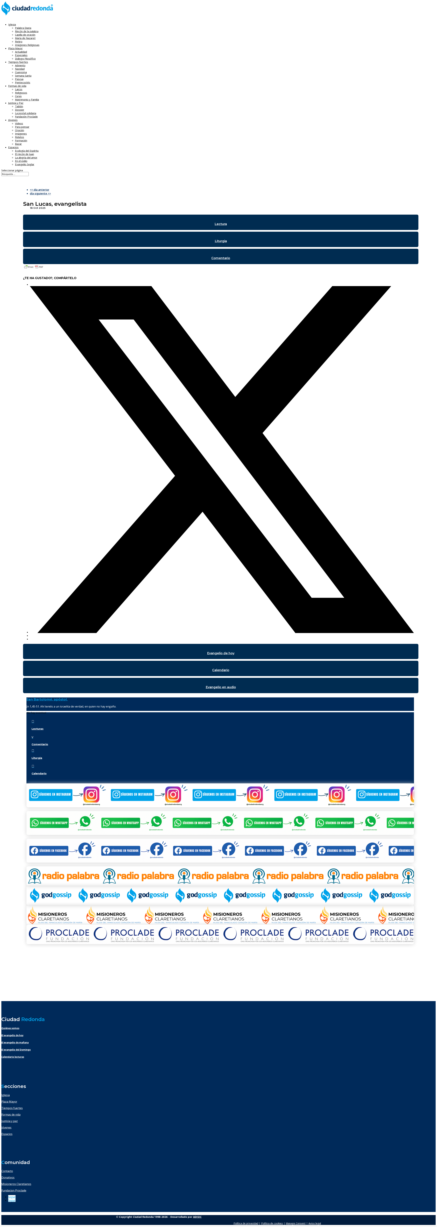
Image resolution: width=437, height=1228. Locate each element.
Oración (19, 130)
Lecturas (38, 728)
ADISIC (197, 1216)
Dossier (19, 109)
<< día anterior (39, 190)
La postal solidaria (25, 113)
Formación (21, 140)
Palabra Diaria (23, 28)
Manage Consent (296, 1223)
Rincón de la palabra (26, 31)
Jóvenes (6, 1127)
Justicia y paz (9, 1121)
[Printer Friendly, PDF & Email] (33, 268)
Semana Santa (23, 75)
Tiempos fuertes (12, 1108)
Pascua (19, 79)
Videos (19, 123)
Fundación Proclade (26, 116)
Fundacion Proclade (13, 1190)
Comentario (220, 258)
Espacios (13, 147)
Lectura (221, 224)
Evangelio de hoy (220, 653)
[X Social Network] (222, 632)
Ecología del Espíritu (27, 150)
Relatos (19, 137)
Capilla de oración (25, 34)
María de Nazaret (25, 38)
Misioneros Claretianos (16, 1184)
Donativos (8, 1177)
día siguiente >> (40, 193)
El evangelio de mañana (15, 1042)
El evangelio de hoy (12, 1035)
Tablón (19, 106)
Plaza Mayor (9, 1101)
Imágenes (21, 133)
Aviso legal (314, 1223)
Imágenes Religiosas (27, 45)
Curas (18, 96)
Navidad (20, 68)
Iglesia (5, 1095)
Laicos (18, 89)
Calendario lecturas (12, 1056)
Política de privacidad (246, 1223)
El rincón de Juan (24, 154)
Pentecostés (22, 82)
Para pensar (22, 126)
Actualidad (21, 51)
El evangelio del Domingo (16, 1049)
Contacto (7, 1171)
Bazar (18, 144)
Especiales (21, 55)
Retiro (18, 41)
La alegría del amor (26, 157)
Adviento (20, 65)
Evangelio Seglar (24, 164)
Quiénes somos (10, 1028)
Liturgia (221, 241)
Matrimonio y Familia (27, 99)
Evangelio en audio (221, 687)
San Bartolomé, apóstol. (47, 699)
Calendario (220, 670)
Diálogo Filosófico (25, 58)
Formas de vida (10, 1114)
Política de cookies (272, 1223)
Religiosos (21, 92)
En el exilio (21, 161)
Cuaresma (21, 72)
